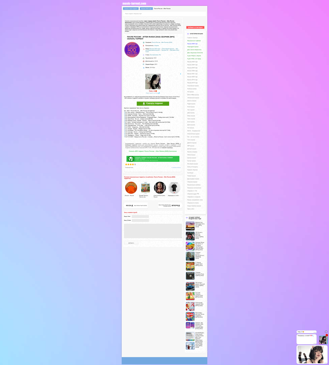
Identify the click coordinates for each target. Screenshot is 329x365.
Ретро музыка (191, 116)
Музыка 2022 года (192, 70)
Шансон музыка (191, 101)
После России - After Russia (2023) (162, 42)
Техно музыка (191, 140)
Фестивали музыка (192, 164)
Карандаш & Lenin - (173, 195)
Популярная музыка (168, 48)
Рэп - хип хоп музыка (193, 137)
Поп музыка (190, 128)
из (166, 147)
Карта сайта (190, 209)
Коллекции (190, 173)
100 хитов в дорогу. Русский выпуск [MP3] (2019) (200, 285)
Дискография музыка (193, 179)
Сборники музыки (192, 182)
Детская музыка (191, 149)
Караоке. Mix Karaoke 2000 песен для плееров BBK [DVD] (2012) (199, 325)
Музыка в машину (192, 152)
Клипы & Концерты (192, 167)
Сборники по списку (193, 203)
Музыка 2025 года (192, 61)
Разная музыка (191, 176)
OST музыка (190, 146)
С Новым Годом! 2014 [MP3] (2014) (199, 264)
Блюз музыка (191, 122)
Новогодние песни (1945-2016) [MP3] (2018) (199, 345)
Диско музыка (191, 125)
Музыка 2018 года (192, 82)
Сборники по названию (193, 197)
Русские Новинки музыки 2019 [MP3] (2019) (199, 295)
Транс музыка (191, 119)
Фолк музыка (191, 107)
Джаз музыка (190, 113)
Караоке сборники (192, 170)
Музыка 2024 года (192, 64)
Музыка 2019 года (192, 79)
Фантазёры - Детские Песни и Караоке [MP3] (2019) (199, 315)
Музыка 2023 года (154, 48)
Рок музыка (190, 91)
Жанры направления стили (195, 200)
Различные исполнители (194, 188)
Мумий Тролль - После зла (144, 196)
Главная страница (192, 37)
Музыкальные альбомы (193, 185)
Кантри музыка (191, 161)
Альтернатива (154, 55)
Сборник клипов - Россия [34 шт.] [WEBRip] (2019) (199, 255)
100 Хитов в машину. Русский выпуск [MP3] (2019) (199, 235)
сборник (151, 27)
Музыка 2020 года (192, 76)
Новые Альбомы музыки (194, 206)
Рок (160, 55)
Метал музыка (191, 155)
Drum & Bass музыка (193, 94)
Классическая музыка (193, 134)
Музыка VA (165, 50)
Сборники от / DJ (192, 191)
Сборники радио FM (193, 194)
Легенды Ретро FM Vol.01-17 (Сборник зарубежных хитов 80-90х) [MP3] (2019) (199, 246)
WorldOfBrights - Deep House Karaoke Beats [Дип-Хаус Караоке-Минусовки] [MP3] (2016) (200, 337)
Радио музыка (191, 104)
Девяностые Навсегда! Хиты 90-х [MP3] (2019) (200, 224)
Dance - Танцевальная (193, 131)
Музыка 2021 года (192, 73)
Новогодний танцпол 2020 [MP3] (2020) (199, 304)
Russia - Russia (129, 195)
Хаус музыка (190, 110)
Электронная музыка (193, 98)
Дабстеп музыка (191, 143)
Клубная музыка (191, 88)
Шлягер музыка (191, 158)
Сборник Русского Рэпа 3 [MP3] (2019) (199, 274)
